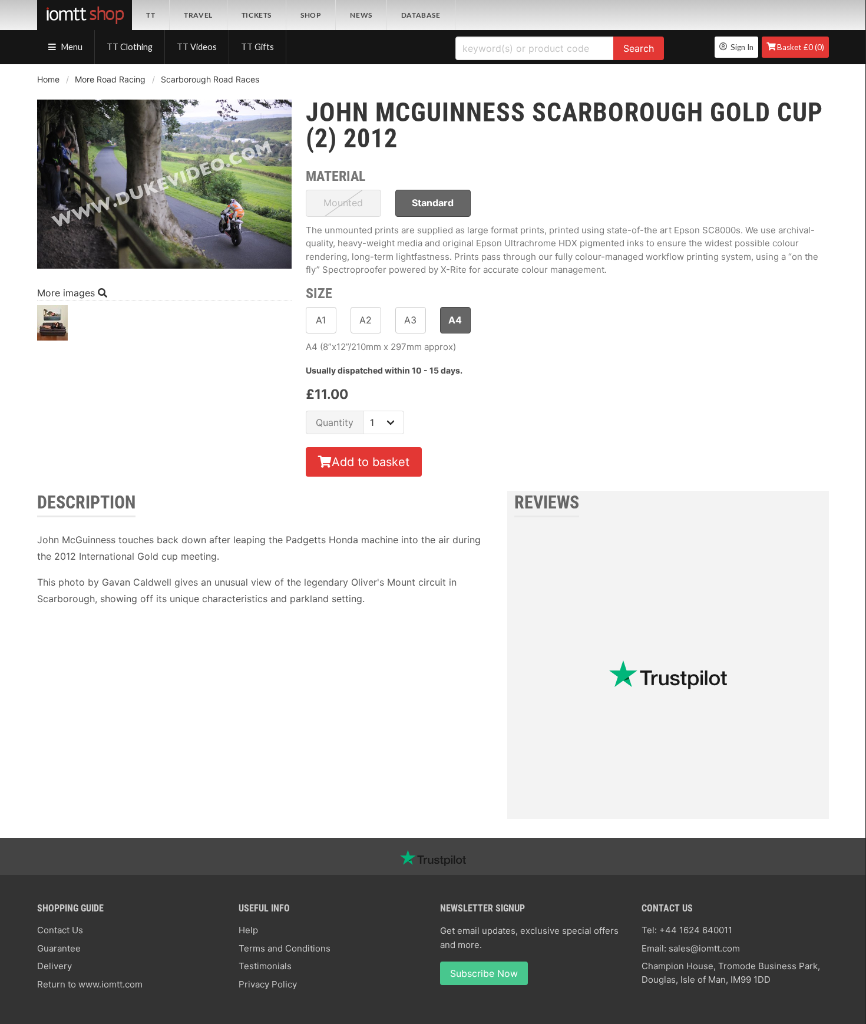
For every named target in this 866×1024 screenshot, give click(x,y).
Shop (310, 15)
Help (248, 930)
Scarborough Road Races (210, 79)
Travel (198, 15)
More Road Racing (110, 79)
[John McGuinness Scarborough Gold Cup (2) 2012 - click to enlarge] (164, 270)
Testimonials (265, 966)
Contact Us (60, 930)
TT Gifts (257, 47)
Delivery (54, 966)
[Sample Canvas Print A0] (52, 326)
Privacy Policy (268, 984)
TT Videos (197, 47)
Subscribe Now (484, 973)
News (361, 15)
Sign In (740, 47)
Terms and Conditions (284, 948)
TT (150, 15)
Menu (71, 47)
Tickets (257, 15)
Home (48, 79)
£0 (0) (800, 47)
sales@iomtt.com (704, 948)
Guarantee (59, 948)
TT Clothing (130, 47)
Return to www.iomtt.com (90, 984)
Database (421, 15)
